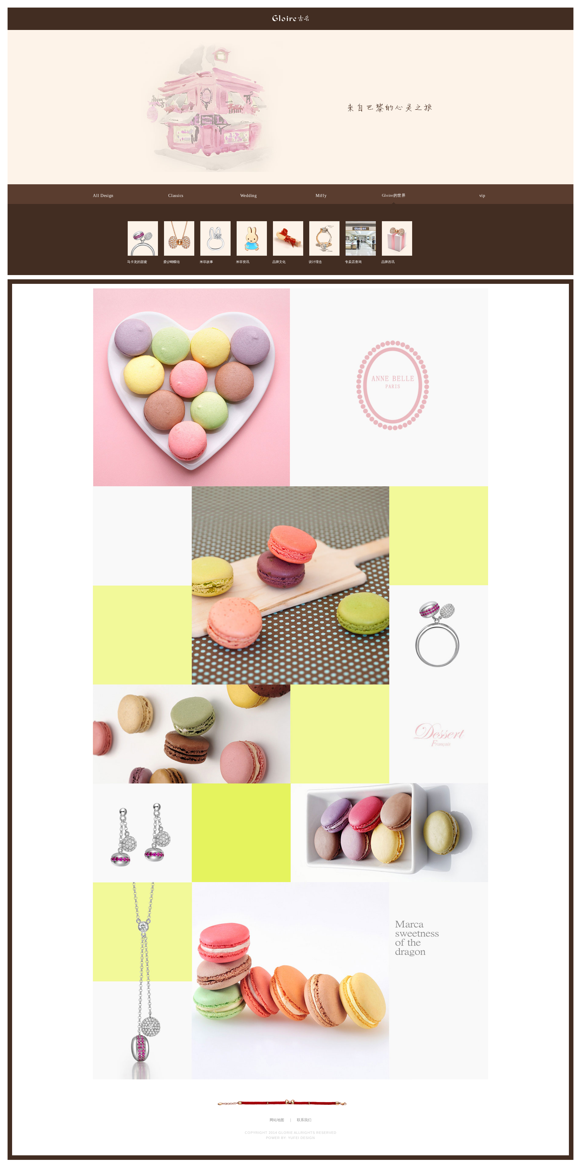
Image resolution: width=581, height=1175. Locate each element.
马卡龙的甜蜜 (142, 226)
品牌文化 (287, 226)
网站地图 (277, 1120)
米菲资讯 (251, 226)
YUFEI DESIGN (301, 1138)
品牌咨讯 (396, 226)
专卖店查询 (360, 226)
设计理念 (324, 226)
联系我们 (304, 1120)
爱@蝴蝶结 (178, 226)
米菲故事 (215, 226)
